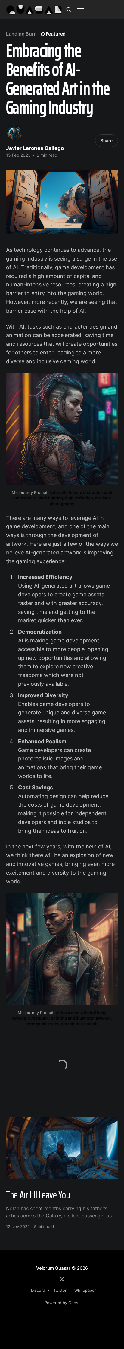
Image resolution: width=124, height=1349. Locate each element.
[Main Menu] (80, 9)
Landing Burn (21, 34)
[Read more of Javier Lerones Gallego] (14, 132)
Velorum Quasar (53, 1268)
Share (107, 140)
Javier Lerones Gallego (35, 148)
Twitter (60, 1290)
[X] (62, 1279)
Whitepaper (85, 1290)
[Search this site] (69, 9)
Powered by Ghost (62, 1302)
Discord (38, 1290)
